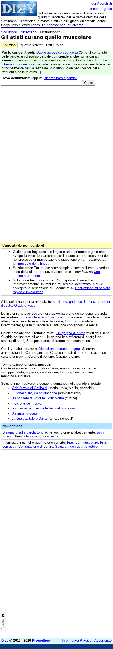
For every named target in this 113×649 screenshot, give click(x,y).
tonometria (50, 436)
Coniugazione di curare (35, 446)
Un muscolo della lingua (31, 263)
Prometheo (41, 640)
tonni (100, 432)
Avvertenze (103, 640)
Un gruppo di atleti (70, 333)
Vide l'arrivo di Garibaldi (29, 388)
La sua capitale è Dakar (30, 418)
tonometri (33, 436)
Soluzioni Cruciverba (19, 32)
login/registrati (101, 3)
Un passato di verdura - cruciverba (38, 398)
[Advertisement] (56, 578)
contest (95, 9)
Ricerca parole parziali (60, 78)
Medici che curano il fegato (59, 349)
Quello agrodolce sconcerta (57, 52)
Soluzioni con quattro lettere (76, 446)
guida (108, 9)
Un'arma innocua (24, 413)
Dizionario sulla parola (22, 432)
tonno (6, 436)
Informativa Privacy (76, 640)
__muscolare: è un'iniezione (41, 317)
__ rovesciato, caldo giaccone (34, 393)
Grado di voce (24, 306)
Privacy (3, 623)
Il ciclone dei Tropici (27, 403)
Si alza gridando (70, 302)
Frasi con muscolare (82, 443)
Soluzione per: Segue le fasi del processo (43, 408)
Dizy (4, 640)
